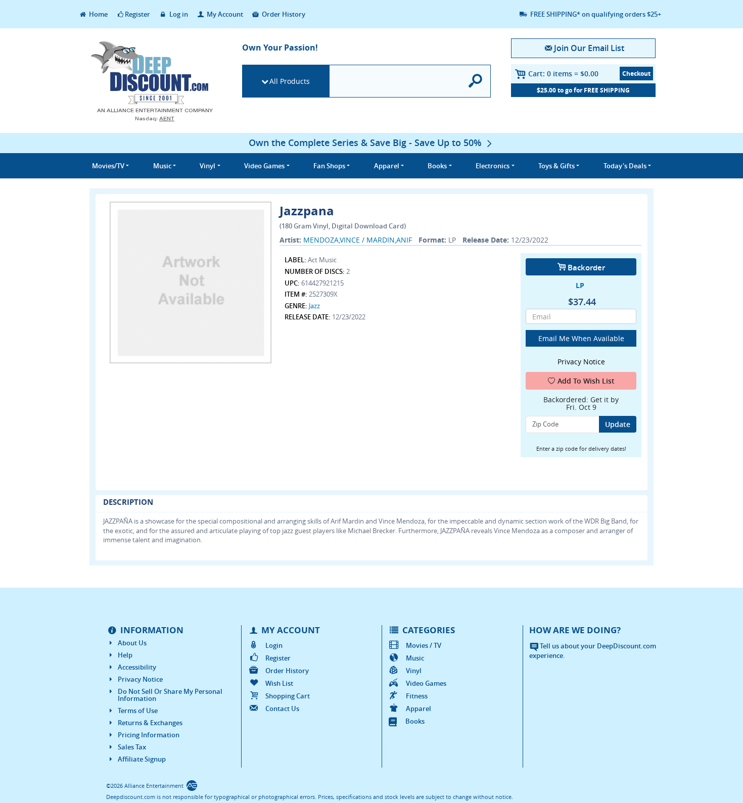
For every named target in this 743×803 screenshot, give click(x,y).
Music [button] (162, 165)
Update (617, 424)
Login (274, 645)
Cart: (563, 73)
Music (415, 658)
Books (415, 721)
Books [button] (437, 165)
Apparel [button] (386, 165)
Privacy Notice (140, 679)
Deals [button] (624, 165)
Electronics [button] (492, 165)
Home (97, 14)
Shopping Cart (287, 695)
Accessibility (137, 667)
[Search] (476, 81)
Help (125, 654)
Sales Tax (132, 746)
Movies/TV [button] (108, 165)
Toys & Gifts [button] (556, 165)
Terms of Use (138, 710)
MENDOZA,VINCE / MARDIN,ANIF (357, 240)
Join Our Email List (589, 48)
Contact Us (282, 708)
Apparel (418, 708)
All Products (289, 81)
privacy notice (581, 361)
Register (137, 14)
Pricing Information (148, 734)
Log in (178, 14)
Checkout (636, 73)
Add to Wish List (586, 381)
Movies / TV (423, 645)
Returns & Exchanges (150, 722)
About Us (132, 642)
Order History (282, 14)
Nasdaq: (154, 118)
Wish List (279, 683)
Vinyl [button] (207, 165)
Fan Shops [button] (329, 165)
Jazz (314, 305)
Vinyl (414, 670)
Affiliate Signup (142, 759)
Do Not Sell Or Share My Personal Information (170, 695)
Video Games (426, 683)
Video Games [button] (264, 165)
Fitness (417, 695)
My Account (224, 14)
